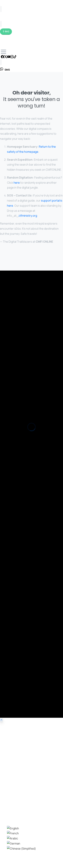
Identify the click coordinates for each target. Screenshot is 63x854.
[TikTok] (15, 57)
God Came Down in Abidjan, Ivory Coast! (23, 602)
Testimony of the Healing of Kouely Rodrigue (25, 519)
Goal (9, 636)
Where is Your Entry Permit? (16, 435)
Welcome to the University (15, 406)
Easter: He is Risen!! (11, 412)
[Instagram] (11, 57)
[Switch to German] (13, 843)
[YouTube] (8, 57)
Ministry (11, 646)
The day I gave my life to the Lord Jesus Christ (26, 528)
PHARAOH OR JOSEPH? (13, 450)
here (17, 183)
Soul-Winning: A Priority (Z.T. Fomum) (21, 456)
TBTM (10, 666)
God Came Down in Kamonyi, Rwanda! (21, 608)
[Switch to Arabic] (12, 838)
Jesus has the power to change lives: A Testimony (29, 545)
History (11, 651)
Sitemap (12, 661)
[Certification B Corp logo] (10, 332)
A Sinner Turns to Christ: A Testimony (21, 561)
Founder (12, 656)
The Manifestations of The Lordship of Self (25, 469)
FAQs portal (18, 300)
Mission (11, 641)
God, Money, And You (12, 419)
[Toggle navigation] (3, 52)
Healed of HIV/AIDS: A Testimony (18, 496)
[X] (5, 57)
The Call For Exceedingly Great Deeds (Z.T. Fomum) (29, 475)
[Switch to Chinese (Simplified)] (21, 848)
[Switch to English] (13, 828)
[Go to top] (1, 720)
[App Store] (10, 318)
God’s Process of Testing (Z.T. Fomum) (22, 490)
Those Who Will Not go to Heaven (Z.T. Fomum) (27, 462)
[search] (2, 815)
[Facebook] (2, 57)
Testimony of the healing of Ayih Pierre (22, 503)
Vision (10, 631)
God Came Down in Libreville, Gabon (20, 596)
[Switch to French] (13, 833)
